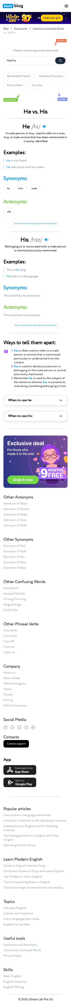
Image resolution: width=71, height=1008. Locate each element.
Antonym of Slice (14, 520)
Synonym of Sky (13, 556)
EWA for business (15, 705)
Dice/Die (37, 85)
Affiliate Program (14, 683)
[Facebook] (12, 727)
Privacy (8, 694)
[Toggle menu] (66, 6)
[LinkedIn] (33, 727)
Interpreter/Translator (51, 76)
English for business (16, 924)
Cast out (9, 646)
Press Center (11, 678)
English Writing (13, 987)
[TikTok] (19, 727)
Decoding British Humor (19, 845)
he (8, 188)
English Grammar (15, 981)
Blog (6, 28)
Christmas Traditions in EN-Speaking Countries (34, 820)
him (20, 188)
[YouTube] (26, 727)
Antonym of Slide (15, 525)
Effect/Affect (15, 85)
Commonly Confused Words (48, 28)
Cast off (8, 641)
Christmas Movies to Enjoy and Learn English (33, 871)
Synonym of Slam (15, 562)
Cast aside (10, 630)
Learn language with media (21, 919)
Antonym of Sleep (15, 514)
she (9, 211)
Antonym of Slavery (16, 509)
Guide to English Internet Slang (24, 865)
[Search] (60, 60)
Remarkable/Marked (18, 76)
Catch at (9, 652)
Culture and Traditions (18, 913)
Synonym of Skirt (14, 545)
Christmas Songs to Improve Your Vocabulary (33, 887)
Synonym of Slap (14, 567)
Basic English (12, 976)
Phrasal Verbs (12, 955)
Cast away (10, 635)
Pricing (8, 700)
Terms (7, 689)
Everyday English (14, 908)
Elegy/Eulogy (12, 604)
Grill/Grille (10, 610)
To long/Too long (14, 599)
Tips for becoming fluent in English (26, 882)
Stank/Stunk (11, 588)
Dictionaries (20, 28)
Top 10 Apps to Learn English (22, 876)
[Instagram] (5, 727)
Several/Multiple (14, 593)
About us (9, 672)
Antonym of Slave (15, 503)
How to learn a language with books (27, 815)
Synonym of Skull (14, 551)
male (34, 188)
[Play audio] (44, 126)
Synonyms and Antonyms (20, 944)
